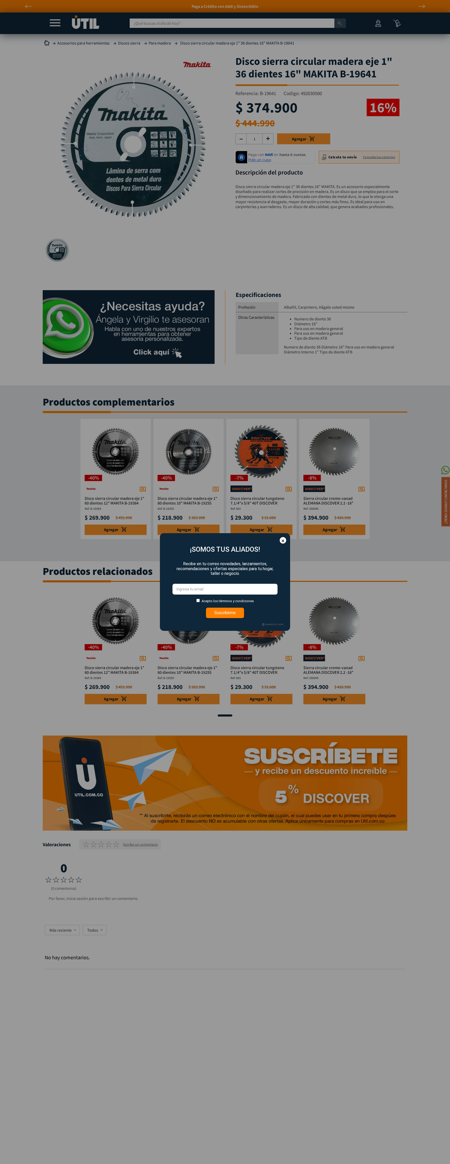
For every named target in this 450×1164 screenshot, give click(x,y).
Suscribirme (225, 612)
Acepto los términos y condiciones (228, 601)
